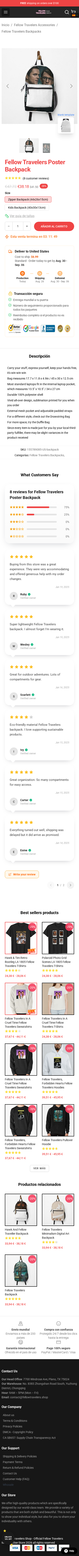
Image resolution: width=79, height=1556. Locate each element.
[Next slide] (71, 86)
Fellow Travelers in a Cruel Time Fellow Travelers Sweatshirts (18, 1022)
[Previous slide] (8, 86)
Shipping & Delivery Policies (20, 1456)
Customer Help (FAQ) (16, 1479)
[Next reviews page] (70, 885)
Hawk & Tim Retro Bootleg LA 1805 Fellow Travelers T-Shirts (19, 962)
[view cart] (73, 12)
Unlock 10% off (8, 1538)
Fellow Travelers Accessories (34, 25)
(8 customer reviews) (36, 178)
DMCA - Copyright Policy (18, 1432)
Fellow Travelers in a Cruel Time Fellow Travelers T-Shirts (54, 1022)
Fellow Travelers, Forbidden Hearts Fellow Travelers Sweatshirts (20, 1144)
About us (8, 1415)
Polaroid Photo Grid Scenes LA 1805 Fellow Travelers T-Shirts (56, 962)
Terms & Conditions (15, 1420)
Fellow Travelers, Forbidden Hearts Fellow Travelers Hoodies (57, 1083)
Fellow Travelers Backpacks (21, 31)
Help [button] (71, 1551)
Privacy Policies (12, 1426)
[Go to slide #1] (29, 145)
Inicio (5, 25)
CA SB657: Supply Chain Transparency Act (29, 1437)
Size (7, 193)
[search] (66, 12)
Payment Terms (12, 1462)
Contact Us (10, 1473)
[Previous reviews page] (50, 885)
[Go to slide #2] (50, 145)
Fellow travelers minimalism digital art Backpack (55, 1233)
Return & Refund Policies (18, 1467)
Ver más (39, 1168)
